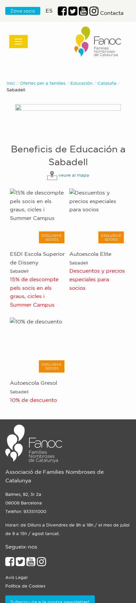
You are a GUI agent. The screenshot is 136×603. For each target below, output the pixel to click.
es (49, 11)
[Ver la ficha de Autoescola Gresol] (38, 345)
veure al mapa (73, 175)
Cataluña (107, 83)
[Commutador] (18, 41)
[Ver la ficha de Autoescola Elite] (97, 216)
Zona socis (22, 11)
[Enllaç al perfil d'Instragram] (93, 13)
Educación (81, 83)
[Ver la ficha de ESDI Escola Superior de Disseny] (38, 216)
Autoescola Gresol (33, 383)
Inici (11, 83)
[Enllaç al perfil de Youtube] (30, 563)
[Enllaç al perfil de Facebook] (62, 13)
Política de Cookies (25, 586)
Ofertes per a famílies (42, 83)
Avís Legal (16, 577)
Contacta (111, 13)
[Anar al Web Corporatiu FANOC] (98, 41)
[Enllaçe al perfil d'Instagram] (41, 563)
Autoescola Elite (90, 254)
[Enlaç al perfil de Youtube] (83, 13)
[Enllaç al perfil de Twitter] (72, 13)
